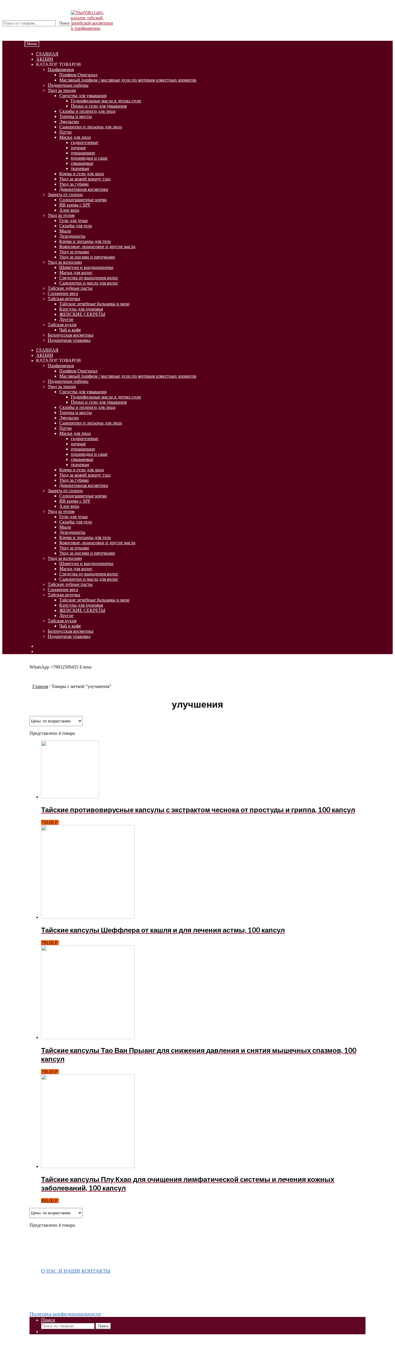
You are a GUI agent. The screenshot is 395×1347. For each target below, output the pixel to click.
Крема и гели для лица (81, 173)
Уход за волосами (65, 262)
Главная (40, 686)
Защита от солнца (65, 194)
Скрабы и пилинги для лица (87, 111)
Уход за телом (61, 215)
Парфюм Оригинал (78, 74)
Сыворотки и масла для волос (88, 283)
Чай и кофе (70, 329)
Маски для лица (75, 137)
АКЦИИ (44, 59)
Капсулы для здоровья (81, 309)
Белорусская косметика (70, 335)
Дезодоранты (72, 236)
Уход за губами (74, 184)
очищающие (83, 152)
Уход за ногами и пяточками (87, 256)
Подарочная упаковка (69, 340)
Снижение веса (63, 293)
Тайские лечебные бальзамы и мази (94, 303)
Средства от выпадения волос (88, 277)
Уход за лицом (62, 90)
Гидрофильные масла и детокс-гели (106, 100)
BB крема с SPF (75, 204)
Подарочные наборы (68, 85)
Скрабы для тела (75, 225)
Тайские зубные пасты (70, 288)
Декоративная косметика (83, 189)
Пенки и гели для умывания (99, 106)
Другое (66, 319)
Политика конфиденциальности (65, 1314)
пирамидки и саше (89, 158)
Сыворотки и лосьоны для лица (90, 126)
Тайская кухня (62, 324)
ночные (78, 147)
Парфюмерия (61, 69)
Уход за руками (74, 251)
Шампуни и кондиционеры (86, 267)
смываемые (82, 163)
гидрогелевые (84, 142)
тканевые (80, 168)
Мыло (65, 230)
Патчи (65, 132)
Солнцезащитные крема (83, 199)
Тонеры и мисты (75, 116)
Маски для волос (76, 272)
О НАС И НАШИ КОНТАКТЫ (75, 1271)
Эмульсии (69, 121)
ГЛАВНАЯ (47, 53)
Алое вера (69, 210)
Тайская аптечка (64, 298)
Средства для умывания (82, 95)
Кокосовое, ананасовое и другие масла (97, 246)
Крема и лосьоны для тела (85, 241)
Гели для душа (73, 220)
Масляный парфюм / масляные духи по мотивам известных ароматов (127, 80)
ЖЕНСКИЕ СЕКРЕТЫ (82, 314)
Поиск (64, 23)
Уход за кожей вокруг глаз (84, 178)
